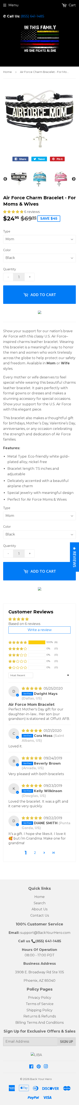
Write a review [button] (40, 630)
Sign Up (66, 1041)
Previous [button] (5, 179)
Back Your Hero (41, 1079)
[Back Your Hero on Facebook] (31, 1067)
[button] (13, 212)
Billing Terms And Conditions (39, 1023)
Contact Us (39, 915)
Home (7, 71)
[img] (32, 688)
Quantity (9, 269)
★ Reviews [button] (74, 557)
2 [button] (35, 853)
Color (7, 250)
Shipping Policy (39, 1010)
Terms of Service (40, 1004)
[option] (18, 178)
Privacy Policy (39, 998)
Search (40, 903)
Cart (72, 5)
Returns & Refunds (39, 1016)
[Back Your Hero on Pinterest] (38, 1067)
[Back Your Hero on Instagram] (46, 1067)
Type (6, 231)
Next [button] (74, 179)
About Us (39, 909)
